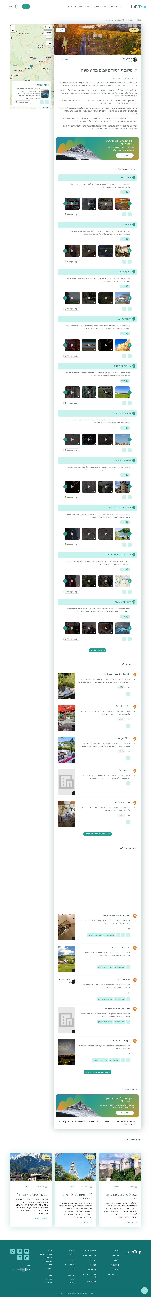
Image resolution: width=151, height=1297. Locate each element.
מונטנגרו (49, 1257)
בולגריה (49, 1282)
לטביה (72, 1282)
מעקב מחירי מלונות (99, 6)
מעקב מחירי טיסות (82, 6)
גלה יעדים (92, 1260)
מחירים (70, 6)
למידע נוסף (132, 1222)
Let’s (138, 6)
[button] (31, 66)
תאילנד (71, 1254)
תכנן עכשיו (125, 155)
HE (23, 1269)
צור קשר (115, 1255)
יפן (73, 1257)
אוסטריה (129, 20)
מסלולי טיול (113, 6)
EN (28, 1269)
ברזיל (50, 1275)
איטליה (71, 1261)
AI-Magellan (126, 58)
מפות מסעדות (90, 1269)
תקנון (117, 1269)
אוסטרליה (70, 1272)
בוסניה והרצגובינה (45, 1254)
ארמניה (49, 1268)
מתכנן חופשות (90, 1250)
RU (18, 1269)
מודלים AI (115, 1265)
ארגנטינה (48, 1279)
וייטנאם (49, 1272)
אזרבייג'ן (71, 1275)
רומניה (49, 1264)
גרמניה (71, 1250)
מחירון (116, 1260)
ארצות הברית (69, 1264)
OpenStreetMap (48, 108)
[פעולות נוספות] (60, 59)
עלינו (117, 1250)
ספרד (72, 1268)
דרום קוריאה (47, 1261)
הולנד (50, 1250)
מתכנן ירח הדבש (89, 1255)
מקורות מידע (91, 1281)
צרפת (72, 1279)
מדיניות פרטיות (113, 1274)
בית (121, 6)
